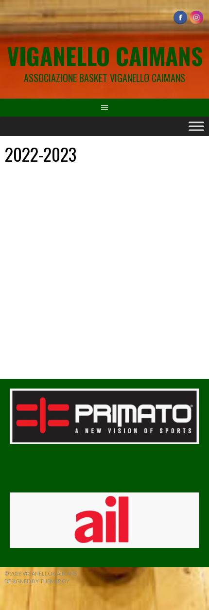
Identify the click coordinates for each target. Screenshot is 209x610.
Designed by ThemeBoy (37, 581)
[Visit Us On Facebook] (180, 22)
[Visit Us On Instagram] (196, 22)
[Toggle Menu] (196, 126)
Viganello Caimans (105, 55)
